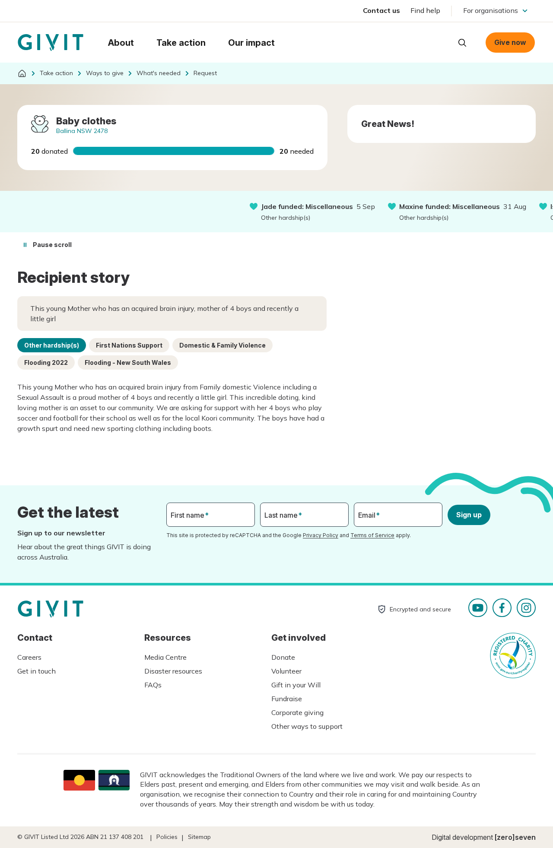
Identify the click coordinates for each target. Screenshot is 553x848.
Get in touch (36, 671)
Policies (167, 837)
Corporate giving (297, 712)
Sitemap (199, 837)
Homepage (50, 42)
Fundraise (286, 698)
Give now (510, 42)
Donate (283, 657)
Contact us (381, 10)
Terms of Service (372, 535)
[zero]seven (515, 837)
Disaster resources (173, 671)
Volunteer (286, 671)
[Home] (22, 73)
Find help (425, 10)
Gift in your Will (296, 684)
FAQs (153, 684)
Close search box (441, 42)
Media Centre (165, 657)
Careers (29, 657)
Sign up (469, 514)
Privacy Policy (320, 535)
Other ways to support (307, 726)
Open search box (462, 42)
